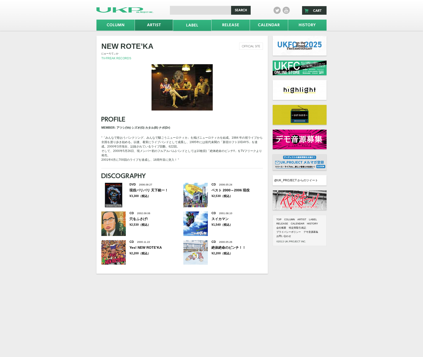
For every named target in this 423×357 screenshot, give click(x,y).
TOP (279, 219)
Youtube (286, 10)
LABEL (313, 219)
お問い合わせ (283, 236)
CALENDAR (297, 223)
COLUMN (289, 219)
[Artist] (154, 25)
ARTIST (301, 219)
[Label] (192, 25)
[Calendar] (269, 25)
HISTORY (312, 223)
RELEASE (282, 223)
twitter (277, 10)
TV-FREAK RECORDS (116, 58)
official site (251, 46)
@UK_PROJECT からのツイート (296, 180)
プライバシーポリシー (288, 232)
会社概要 (281, 227)
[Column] (115, 25)
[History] (307, 25)
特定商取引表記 (297, 227)
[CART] (314, 10)
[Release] (231, 25)
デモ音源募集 (311, 232)
